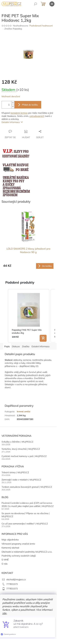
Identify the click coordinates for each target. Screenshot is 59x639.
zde (4, 613)
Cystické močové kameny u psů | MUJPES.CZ (24, 456)
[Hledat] (35, 4)
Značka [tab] (25, 346)
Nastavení (28, 621)
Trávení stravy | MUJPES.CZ (15, 472)
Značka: (13, 28)
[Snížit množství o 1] (12, 106)
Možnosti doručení (11, 96)
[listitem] (28, 315)
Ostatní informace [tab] (40, 346)
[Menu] (52, 4)
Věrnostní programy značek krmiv (18, 543)
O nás (5, 563)
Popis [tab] (7, 346)
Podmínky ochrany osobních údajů (19, 555)
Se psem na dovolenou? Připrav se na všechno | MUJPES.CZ (26, 515)
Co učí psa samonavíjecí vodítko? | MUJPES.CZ (25, 523)
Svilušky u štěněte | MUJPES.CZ (17, 441)
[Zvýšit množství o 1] (12, 103)
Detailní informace (11, 122)
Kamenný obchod (10, 547)
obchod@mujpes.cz (16, 579)
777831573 (12, 584)
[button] (5, 315)
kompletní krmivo (19, 112)
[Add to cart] (43, 338)
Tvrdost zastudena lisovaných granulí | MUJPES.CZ (27, 486)
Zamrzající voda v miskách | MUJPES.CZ (21, 479)
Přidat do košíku (30, 104)
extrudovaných (36, 116)
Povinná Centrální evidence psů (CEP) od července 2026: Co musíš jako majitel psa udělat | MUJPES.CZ (27, 504)
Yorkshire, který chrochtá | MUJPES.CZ (21, 449)
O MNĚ (5, 559)
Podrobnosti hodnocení (41, 25)
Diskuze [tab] (16, 346)
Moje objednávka (10, 539)
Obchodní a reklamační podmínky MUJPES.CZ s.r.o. (27, 551)
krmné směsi (23, 411)
